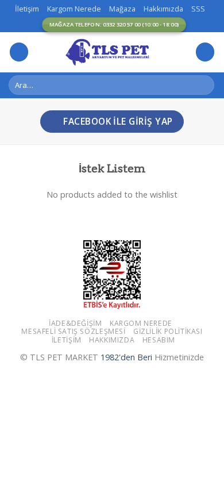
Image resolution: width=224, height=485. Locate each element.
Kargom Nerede (74, 8)
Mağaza (122, 8)
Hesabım (158, 340)
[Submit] (203, 85)
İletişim (27, 8)
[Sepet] (205, 52)
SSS (198, 8)
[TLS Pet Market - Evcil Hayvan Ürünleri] (112, 52)
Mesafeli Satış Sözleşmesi (73, 331)
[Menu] (19, 52)
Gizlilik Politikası (168, 331)
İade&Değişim (75, 323)
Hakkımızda (163, 8)
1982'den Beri (126, 357)
